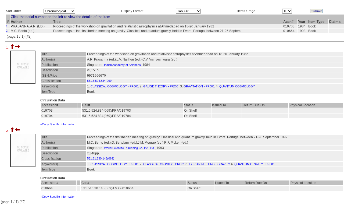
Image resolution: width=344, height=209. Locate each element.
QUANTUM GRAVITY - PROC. (254, 164)
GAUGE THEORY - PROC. (161, 86)
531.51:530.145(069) (100, 158)
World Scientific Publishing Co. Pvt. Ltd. (129, 148)
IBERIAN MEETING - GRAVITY (209, 164)
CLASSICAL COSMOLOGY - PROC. (115, 86)
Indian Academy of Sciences (122, 64)
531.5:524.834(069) (100, 80)
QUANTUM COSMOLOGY (237, 86)
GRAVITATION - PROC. (199, 86)
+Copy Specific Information (57, 124)
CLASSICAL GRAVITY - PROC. (164, 164)
